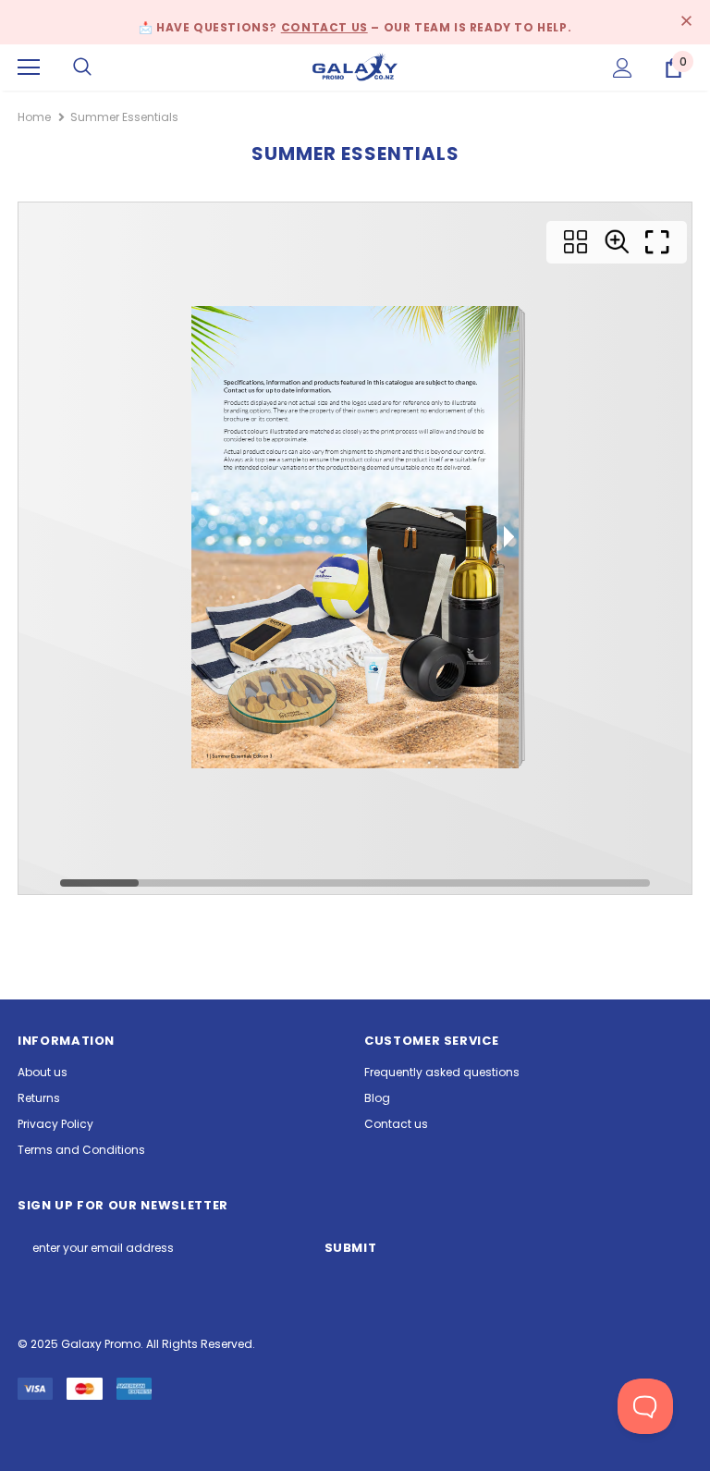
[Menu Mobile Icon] (29, 67)
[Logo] (355, 66)
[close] (686, 22)
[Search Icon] (82, 67)
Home (34, 117)
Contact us (324, 27)
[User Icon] (622, 68)
